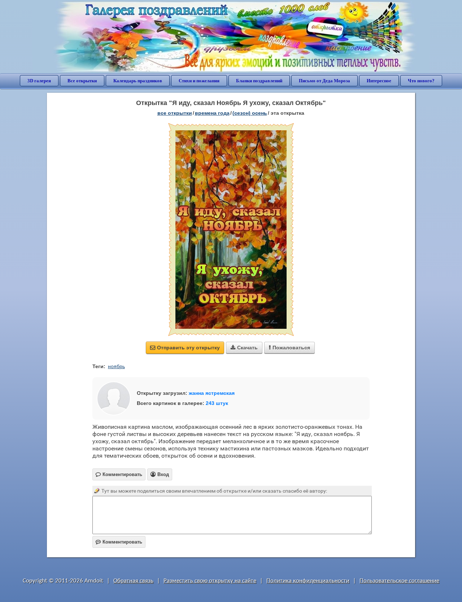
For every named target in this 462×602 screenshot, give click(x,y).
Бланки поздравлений (259, 80)
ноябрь (116, 366)
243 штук (217, 403)
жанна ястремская (212, 393)
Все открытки (82, 80)
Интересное (379, 80)
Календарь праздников (137, 80)
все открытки (174, 113)
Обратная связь (133, 581)
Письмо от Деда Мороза (324, 80)
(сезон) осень (249, 113)
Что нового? (421, 80)
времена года (212, 113)
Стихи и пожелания (199, 80)
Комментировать (119, 542)
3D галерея (39, 80)
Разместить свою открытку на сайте (210, 581)
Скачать (244, 347)
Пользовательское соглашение (399, 581)
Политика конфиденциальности (307, 581)
